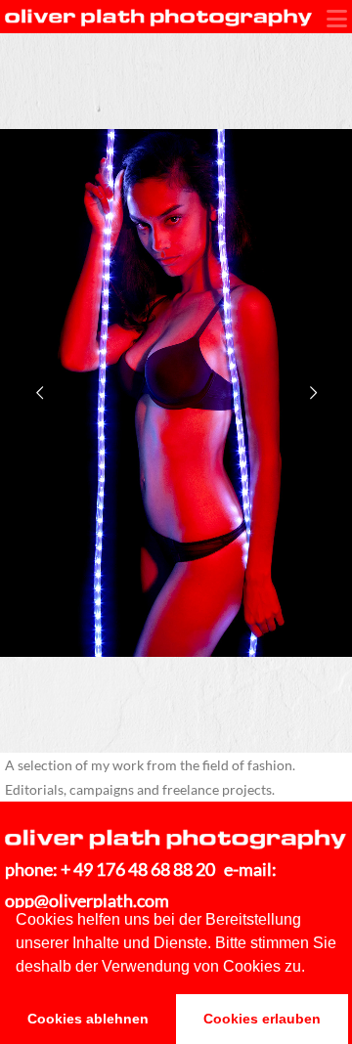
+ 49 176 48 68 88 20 (138, 869)
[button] (312, 969)
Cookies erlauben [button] (262, 1018)
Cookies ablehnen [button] (88, 1018)
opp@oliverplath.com (87, 900)
